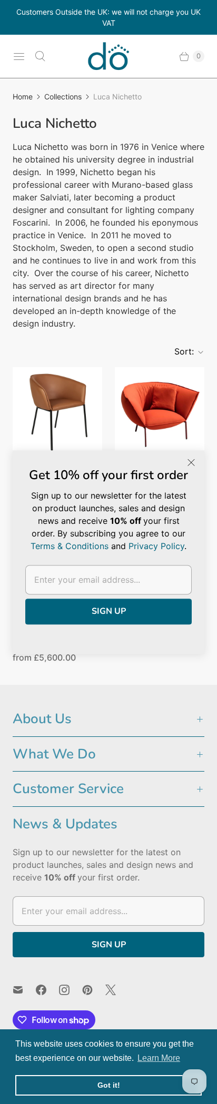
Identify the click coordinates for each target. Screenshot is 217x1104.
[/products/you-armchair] (159, 412)
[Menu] (18, 56)
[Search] (40, 56)
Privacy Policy (156, 546)
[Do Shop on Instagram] (70, 989)
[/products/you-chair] (57, 412)
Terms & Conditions (69, 546)
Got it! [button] (108, 1085)
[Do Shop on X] (117, 989)
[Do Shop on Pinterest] (93, 989)
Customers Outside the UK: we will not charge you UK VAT (108, 17)
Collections (63, 96)
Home (23, 96)
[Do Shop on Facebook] (47, 989)
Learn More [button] (158, 1058)
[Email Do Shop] (24, 989)
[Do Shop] (108, 56)
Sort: (181, 351)
